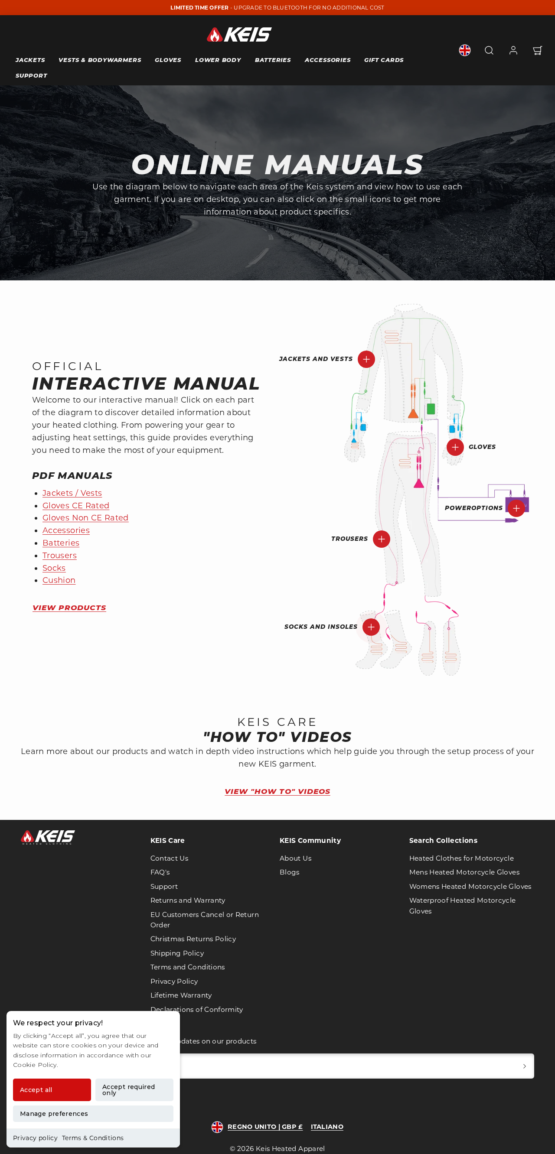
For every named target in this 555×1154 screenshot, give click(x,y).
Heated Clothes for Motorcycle (461, 858)
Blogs (290, 872)
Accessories (328, 59)
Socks (54, 568)
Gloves (168, 59)
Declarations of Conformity (196, 1009)
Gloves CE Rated (75, 505)
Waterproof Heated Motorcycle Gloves (462, 905)
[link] (464, 50)
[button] (489, 50)
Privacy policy (35, 1138)
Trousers (59, 555)
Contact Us (169, 858)
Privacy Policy (174, 981)
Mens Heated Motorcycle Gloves (464, 872)
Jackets (30, 59)
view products (69, 607)
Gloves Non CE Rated (85, 518)
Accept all (36, 1090)
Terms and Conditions (187, 967)
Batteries (273, 59)
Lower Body (218, 59)
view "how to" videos (277, 791)
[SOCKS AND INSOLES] (371, 627)
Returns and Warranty (187, 900)
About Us (295, 858)
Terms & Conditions (93, 1138)
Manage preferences (54, 1114)
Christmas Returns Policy (193, 939)
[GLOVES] (455, 447)
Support (31, 75)
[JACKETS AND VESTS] (366, 359)
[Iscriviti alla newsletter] (524, 1066)
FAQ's (160, 872)
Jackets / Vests (72, 493)
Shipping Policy (177, 953)
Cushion (59, 580)
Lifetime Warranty (181, 995)
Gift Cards (384, 59)
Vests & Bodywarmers (100, 59)
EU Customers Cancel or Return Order (204, 919)
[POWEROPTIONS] (516, 508)
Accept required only (128, 1090)
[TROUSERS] (381, 539)
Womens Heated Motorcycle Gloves (470, 886)
